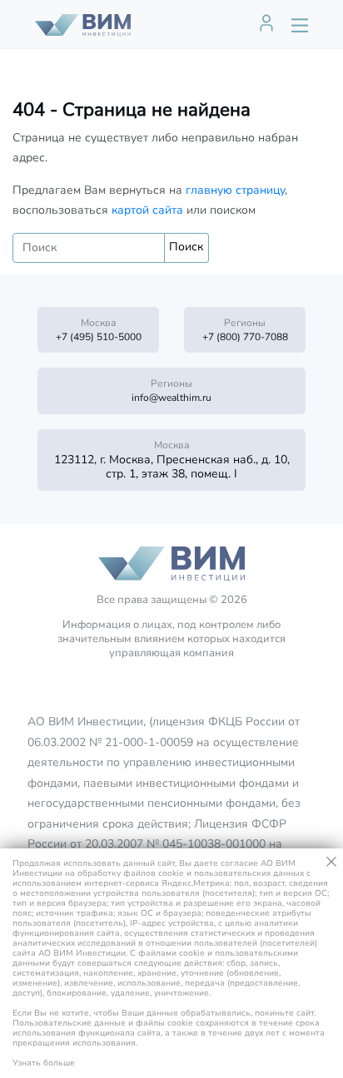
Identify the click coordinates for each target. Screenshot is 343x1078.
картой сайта (147, 210)
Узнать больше (43, 1063)
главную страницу (235, 190)
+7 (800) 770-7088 (245, 337)
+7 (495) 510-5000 (99, 337)
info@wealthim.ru (171, 397)
